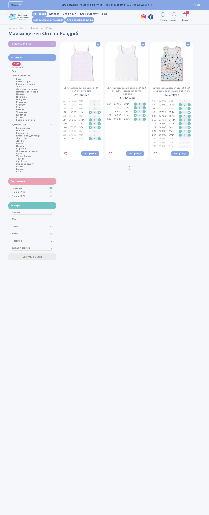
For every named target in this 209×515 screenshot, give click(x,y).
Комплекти (22, 133)
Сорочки (21, 148)
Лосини (20, 141)
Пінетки (20, 94)
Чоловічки (21, 112)
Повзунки (21, 99)
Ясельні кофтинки (25, 120)
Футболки (21, 161)
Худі (18, 107)
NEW (16, 64)
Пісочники (21, 97)
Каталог (54, 13)
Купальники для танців (28, 135)
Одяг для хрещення (26, 89)
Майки (19, 143)
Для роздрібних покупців (48, 19)
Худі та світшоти (25, 164)
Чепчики (20, 109)
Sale (104, 13)
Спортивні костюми (27, 151)
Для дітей (68, 13)
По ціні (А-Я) (18, 192)
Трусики (20, 159)
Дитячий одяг (37, 28)
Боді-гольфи (23, 81)
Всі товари (18, 67)
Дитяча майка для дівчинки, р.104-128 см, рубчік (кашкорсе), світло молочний (126, 91)
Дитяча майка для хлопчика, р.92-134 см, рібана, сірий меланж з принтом (171, 89)
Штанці (20, 117)
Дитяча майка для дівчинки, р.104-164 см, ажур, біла (81, 89)
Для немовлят (88, 13)
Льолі (19, 86)
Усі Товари (39, 13)
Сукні (19, 153)
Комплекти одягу (25, 84)
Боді (18, 79)
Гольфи (20, 130)
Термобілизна (24, 156)
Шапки (19, 166)
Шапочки (21, 115)
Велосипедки (23, 128)
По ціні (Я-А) (18, 196)
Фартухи (21, 104)
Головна (12, 28)
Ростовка (17, 188)
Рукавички (21, 102)
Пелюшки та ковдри (27, 92)
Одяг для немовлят (22, 75)
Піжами (20, 146)
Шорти (20, 169)
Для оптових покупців (80, 19)
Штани (19, 171)
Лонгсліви (21, 138)
